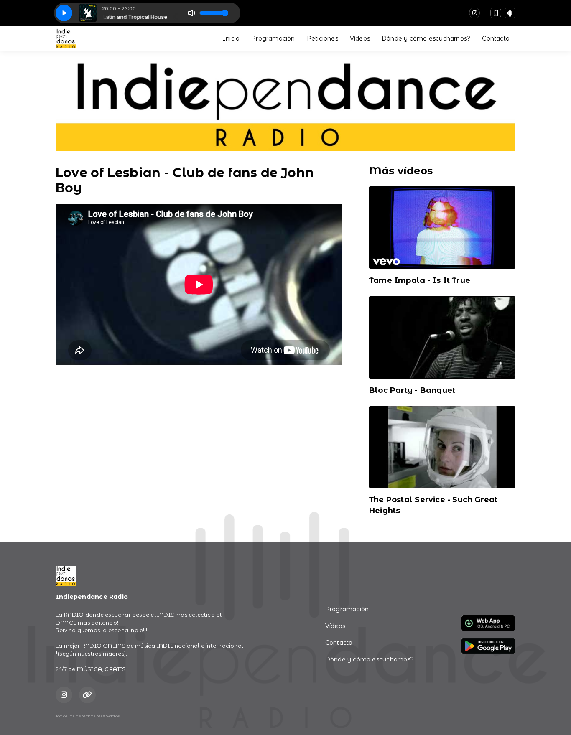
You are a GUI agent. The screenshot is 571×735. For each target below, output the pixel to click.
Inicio (231, 38)
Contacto (496, 38)
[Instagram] (474, 13)
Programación (273, 38)
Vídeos (360, 38)
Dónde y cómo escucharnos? (426, 38)
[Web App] (495, 13)
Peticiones (322, 38)
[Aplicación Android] (510, 13)
